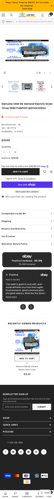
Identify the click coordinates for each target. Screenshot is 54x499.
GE (19, 124)
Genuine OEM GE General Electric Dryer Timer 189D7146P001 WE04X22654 (27, 368)
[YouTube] (36, 452)
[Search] (11, 15)
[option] (27, 50)
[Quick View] (36, 337)
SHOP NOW (27, 9)
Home (9, 21)
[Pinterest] (21, 452)
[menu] (3, 15)
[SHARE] (50, 171)
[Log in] (42, 15)
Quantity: (6, 146)
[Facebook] (5, 452)
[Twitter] (44, 452)
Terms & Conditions (27, 178)
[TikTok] (28, 452)
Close (51, 6)
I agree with (11, 178)
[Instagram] (13, 452)
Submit (41, 406)
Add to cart (20, 171)
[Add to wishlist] (44, 171)
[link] (15, 494)
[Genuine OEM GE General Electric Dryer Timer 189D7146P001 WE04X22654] (27, 342)
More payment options (27, 191)
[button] (44, 73)
